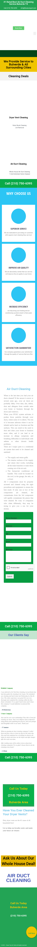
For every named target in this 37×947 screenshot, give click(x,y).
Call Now (31, 933)
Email (8, 542)
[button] (18, 28)
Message (9, 549)
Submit (9, 576)
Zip (7, 534)
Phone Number (12, 518)
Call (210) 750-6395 (18, 183)
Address (9, 526)
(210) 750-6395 (18, 795)
